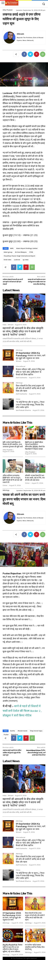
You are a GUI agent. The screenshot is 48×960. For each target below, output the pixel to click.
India (4, 324)
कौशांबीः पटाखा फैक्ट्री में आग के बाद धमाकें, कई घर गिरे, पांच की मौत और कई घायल (35, 477)
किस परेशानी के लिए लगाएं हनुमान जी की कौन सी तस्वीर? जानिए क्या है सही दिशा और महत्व (30, 388)
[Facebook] (24, 54)
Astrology (19, 350)
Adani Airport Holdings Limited (26, 248)
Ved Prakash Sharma (23, 410)
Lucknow (17, 260)
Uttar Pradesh (8, 10)
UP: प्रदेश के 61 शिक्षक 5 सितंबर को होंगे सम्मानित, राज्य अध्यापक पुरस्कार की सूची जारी (13, 444)
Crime (18, 399)
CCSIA (31, 252)
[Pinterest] (36, 54)
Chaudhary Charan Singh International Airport (19, 256)
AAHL (12, 248)
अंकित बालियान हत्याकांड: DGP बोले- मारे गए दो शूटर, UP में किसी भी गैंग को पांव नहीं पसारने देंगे (12, 478)
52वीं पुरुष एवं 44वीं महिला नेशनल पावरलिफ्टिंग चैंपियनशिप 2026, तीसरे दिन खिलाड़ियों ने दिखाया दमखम (35, 445)
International (20, 366)
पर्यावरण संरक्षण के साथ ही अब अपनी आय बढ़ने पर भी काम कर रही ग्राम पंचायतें (13, 282)
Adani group (8, 252)
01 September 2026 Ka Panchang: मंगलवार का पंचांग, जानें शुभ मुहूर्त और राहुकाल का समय (30, 355)
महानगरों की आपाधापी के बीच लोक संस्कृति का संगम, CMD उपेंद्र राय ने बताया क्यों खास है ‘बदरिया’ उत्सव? (23, 331)
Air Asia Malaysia (21, 252)
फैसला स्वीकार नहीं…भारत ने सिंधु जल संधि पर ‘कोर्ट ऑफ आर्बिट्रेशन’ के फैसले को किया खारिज (30, 372)
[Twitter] (30, 54)
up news (26, 260)
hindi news (7, 260)
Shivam (20, 33)
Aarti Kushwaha (21, 378)
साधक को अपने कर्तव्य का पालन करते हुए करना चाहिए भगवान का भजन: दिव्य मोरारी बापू (36, 282)
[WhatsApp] (42, 54)
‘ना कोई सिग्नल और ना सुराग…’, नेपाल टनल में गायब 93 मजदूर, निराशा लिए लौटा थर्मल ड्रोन (30, 404)
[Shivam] (9, 37)
